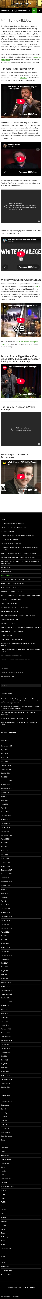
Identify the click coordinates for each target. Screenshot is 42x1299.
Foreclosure (5, 1163)
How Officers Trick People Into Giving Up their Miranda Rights (20, 650)
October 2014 (5, 1087)
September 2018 (6, 928)
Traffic (3, 1244)
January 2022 (5, 785)
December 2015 (6, 1037)
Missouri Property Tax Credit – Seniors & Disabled (18, 553)
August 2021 (5, 792)
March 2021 (5, 812)
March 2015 (5, 1071)
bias (36, 286)
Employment (5, 1155)
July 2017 (4, 963)
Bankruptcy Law (6, 635)
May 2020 (4, 850)
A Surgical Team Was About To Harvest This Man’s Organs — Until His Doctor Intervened (20, 707)
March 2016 (5, 1025)
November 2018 (6, 920)
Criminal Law (5, 1132)
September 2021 (6, 788)
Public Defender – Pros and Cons (12, 583)
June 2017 (4, 967)
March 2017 (5, 978)
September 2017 (6, 955)
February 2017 (6, 982)
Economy (4, 1144)
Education (4, 1148)
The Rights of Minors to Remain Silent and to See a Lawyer (18, 644)
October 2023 (5, 773)
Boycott (3, 1109)
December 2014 (6, 1079)
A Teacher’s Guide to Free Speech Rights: (14, 718)
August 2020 (5, 839)
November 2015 (6, 1040)
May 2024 (4, 757)
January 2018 (5, 947)
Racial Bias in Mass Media (9, 611)
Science (3, 1225)
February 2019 (6, 909)
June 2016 (4, 1013)
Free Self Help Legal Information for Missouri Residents (16, 10)
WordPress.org (6, 1274)
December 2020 (6, 823)
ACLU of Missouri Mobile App (11, 663)
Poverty (3, 1206)
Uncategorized (6, 1248)
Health (3, 1171)
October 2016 (5, 998)
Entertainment (6, 1159)
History (3, 1175)
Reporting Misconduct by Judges (12, 587)
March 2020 (5, 858)
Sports (3, 1229)
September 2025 (6, 746)
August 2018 (5, 932)
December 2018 (6, 916)
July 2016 (4, 1009)
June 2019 (4, 893)
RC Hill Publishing (29, 1287)
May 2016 (4, 1017)
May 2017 (4, 971)
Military (3, 1194)
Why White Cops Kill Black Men (11, 655)
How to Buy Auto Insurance (11, 539)
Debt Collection (6, 1136)
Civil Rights (5, 1124)
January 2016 (5, 1033)
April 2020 (4, 854)
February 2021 (6, 816)
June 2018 (4, 940)
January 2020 (5, 866)
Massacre (4, 1190)
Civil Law (4, 1120)
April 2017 (4, 975)
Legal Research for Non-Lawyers (12, 524)
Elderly (3, 1151)
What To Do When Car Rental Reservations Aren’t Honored (18, 668)
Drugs (3, 1140)
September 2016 (6, 1002)
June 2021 (4, 800)
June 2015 (4, 1060)
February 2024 (6, 765)
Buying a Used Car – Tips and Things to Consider (17, 535)
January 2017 (5, 986)
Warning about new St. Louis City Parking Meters (18, 557)
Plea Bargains (6, 571)
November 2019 (6, 874)
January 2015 (5, 1075)
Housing (4, 1182)
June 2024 (4, 754)
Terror (3, 1241)
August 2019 (5, 885)
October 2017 (5, 951)
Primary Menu (39, 10)
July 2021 (4, 796)
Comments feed (6, 1270)
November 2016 (6, 994)
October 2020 (5, 831)
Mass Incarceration (7, 1186)
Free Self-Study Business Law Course (13, 528)
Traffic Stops (5, 567)
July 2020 (4, 843)
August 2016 (5, 1006)
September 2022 (6, 781)
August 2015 (5, 1052)
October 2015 (5, 1044)
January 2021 (5, 819)
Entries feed (5, 1266)
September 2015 (6, 1048)
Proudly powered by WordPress (10, 1296)
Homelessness (6, 1179)
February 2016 (6, 1029)
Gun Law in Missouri (8, 532)
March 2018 (5, 944)
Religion (4, 1221)
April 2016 (4, 1021)
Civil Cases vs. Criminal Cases (11, 599)
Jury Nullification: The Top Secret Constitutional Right (20, 595)
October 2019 (5, 878)
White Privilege (6, 575)
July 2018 (4, 936)
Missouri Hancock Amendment (12, 673)
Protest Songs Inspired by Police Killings (15, 659)
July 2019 (4, 889)
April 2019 (4, 901)
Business (4, 1117)
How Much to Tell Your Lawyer (12, 639)
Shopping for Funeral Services (12, 631)
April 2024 (4, 761)
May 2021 (4, 804)
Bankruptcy (5, 1105)
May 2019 (4, 897)
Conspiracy (5, 1128)
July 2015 (4, 1056)
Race (2, 1213)
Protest (3, 1210)
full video (23, 78)
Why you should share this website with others (18, 615)
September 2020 (6, 835)
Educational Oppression (9, 619)
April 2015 (4, 1068)
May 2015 (4, 1064)
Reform (3, 1217)
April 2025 (4, 750)
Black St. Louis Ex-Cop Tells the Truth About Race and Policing (19, 548)
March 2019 (5, 905)
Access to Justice (6, 1101)
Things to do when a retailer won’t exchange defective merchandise (20, 562)
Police (3, 1198)
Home (3, 520)
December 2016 (6, 990)
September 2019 (6, 881)
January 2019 (5, 912)
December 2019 (6, 870)
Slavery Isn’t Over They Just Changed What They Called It (21, 627)
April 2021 (4, 808)
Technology (5, 1237)
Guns (3, 1167)
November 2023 (6, 769)
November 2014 (6, 1083)
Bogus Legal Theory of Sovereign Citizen (15, 579)
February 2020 (6, 862)
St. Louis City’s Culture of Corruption (14, 607)
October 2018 (5, 924)
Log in (3, 1262)
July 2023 (4, 777)
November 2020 (6, 827)
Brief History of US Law (9, 603)
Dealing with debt (7, 677)
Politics (3, 1202)
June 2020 (4, 847)
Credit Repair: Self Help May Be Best (13, 543)
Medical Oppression (8, 623)
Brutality (4, 1113)
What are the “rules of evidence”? (12, 591)
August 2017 (5, 959)
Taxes (3, 1233)
